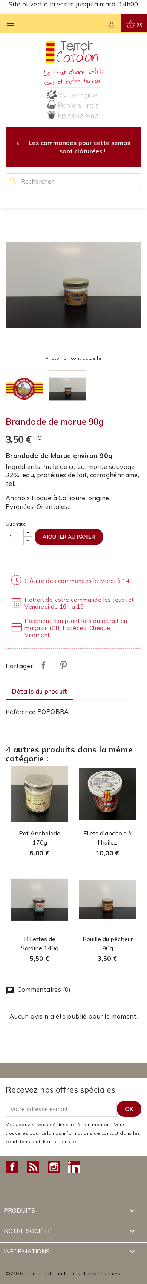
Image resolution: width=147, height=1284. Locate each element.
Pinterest (63, 665)
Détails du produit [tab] (39, 691)
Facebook (12, 1167)
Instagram (54, 1167)
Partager (43, 665)
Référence (21, 711)
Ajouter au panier (69, 536)
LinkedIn (74, 1167)
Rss (33, 1167)
